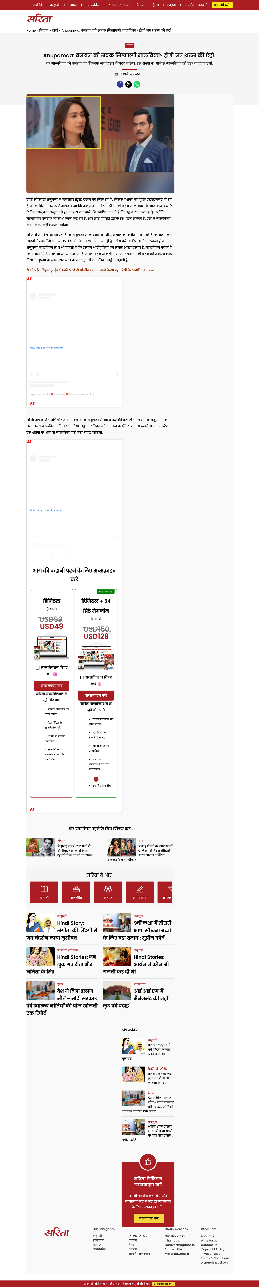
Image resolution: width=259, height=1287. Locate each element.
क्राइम (171, 5)
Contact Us (209, 1245)
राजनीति (36, 5)
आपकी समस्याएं (196, 5)
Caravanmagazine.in (180, 1245)
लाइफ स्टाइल (117, 5)
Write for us (209, 1240)
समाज (72, 5)
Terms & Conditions (215, 1258)
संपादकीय (92, 5)
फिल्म (140, 5)
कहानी (55, 5)
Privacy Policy (210, 1254)
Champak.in (173, 1240)
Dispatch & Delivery (215, 1263)
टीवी (55, 30)
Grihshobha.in (175, 1236)
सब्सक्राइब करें (52, 685)
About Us (207, 1236)
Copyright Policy (212, 1249)
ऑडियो (224, 5)
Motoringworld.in (177, 1254)
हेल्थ (155, 5)
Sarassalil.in (173, 1249)
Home (31, 30)
